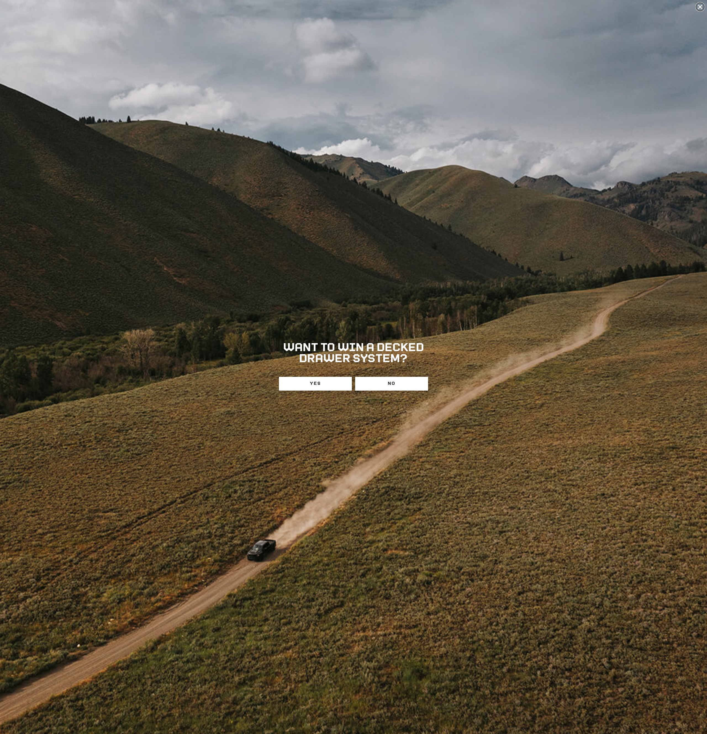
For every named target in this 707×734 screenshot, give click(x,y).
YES (315, 383)
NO (391, 383)
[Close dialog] (700, 7)
